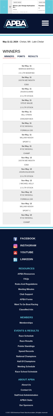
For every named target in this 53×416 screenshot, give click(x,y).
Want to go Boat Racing (26, 304)
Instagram (28, 245)
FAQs (26, 279)
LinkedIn (26, 259)
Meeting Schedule (26, 366)
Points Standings (26, 346)
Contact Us (26, 390)
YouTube (26, 252)
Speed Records (26, 351)
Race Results (26, 341)
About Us (26, 385)
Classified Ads (26, 309)
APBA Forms (26, 299)
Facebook (27, 238)
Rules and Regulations (26, 284)
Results (33, 56)
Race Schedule (26, 336)
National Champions (26, 356)
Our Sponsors (26, 405)
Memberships (26, 323)
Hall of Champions (26, 361)
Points (21, 56)
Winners (9, 56)
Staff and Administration (26, 395)
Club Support (26, 294)
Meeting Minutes (26, 289)
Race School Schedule (26, 371)
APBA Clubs (26, 400)
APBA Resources (26, 274)
